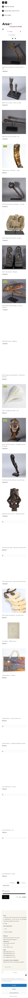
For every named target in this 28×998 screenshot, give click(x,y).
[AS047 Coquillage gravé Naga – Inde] (14, 396)
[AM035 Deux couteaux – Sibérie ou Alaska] (14, 88)
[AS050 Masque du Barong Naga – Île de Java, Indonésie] (14, 291)
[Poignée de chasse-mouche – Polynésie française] (14, 499)
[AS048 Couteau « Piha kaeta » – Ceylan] (14, 156)
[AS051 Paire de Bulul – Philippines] (14, 257)
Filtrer (5, 897)
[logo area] (12, 23)
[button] (26, 975)
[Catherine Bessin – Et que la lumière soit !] (14, 699)
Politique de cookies (13, 996)
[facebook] (3, 2)
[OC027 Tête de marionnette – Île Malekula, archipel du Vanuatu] (14, 430)
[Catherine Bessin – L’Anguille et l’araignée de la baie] (14, 733)
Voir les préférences (14, 992)
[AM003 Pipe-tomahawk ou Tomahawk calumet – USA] (14, 53)
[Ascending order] (20, 31)
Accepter (14, 985)
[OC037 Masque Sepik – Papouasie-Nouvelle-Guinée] (14, 567)
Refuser (14, 989)
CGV (5, 929)
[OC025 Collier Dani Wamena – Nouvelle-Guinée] (14, 601)
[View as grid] (12, 38)
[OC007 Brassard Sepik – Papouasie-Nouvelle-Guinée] (14, 533)
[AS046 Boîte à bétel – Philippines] (14, 327)
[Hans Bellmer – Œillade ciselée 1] (14, 630)
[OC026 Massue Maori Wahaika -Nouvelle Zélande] (14, 465)
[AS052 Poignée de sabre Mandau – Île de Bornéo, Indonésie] (14, 361)
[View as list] (15, 38)
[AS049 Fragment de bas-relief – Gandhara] (14, 223)
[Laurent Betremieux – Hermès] (14, 767)
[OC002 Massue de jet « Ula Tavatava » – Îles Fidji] (14, 190)
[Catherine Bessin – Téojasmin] (14, 660)
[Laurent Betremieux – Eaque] (14, 854)
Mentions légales (8, 932)
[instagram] (6, 2)
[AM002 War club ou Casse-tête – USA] (14, 122)
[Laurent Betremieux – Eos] (14, 811)
